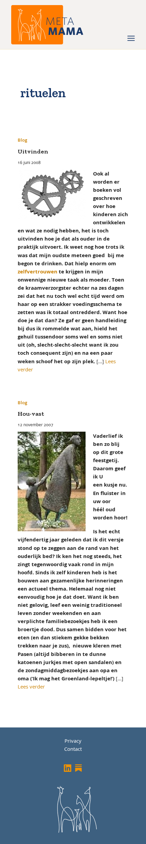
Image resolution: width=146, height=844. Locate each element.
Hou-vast (31, 413)
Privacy (73, 740)
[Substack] (78, 768)
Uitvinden (33, 151)
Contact (73, 748)
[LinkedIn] (67, 768)
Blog (22, 140)
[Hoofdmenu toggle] (131, 38)
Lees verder (31, 686)
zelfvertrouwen (37, 271)
